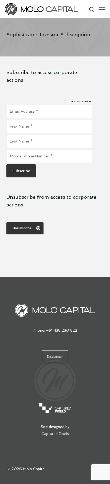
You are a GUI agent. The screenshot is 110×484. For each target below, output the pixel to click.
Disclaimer (55, 356)
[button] (102, 9)
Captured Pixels (55, 434)
